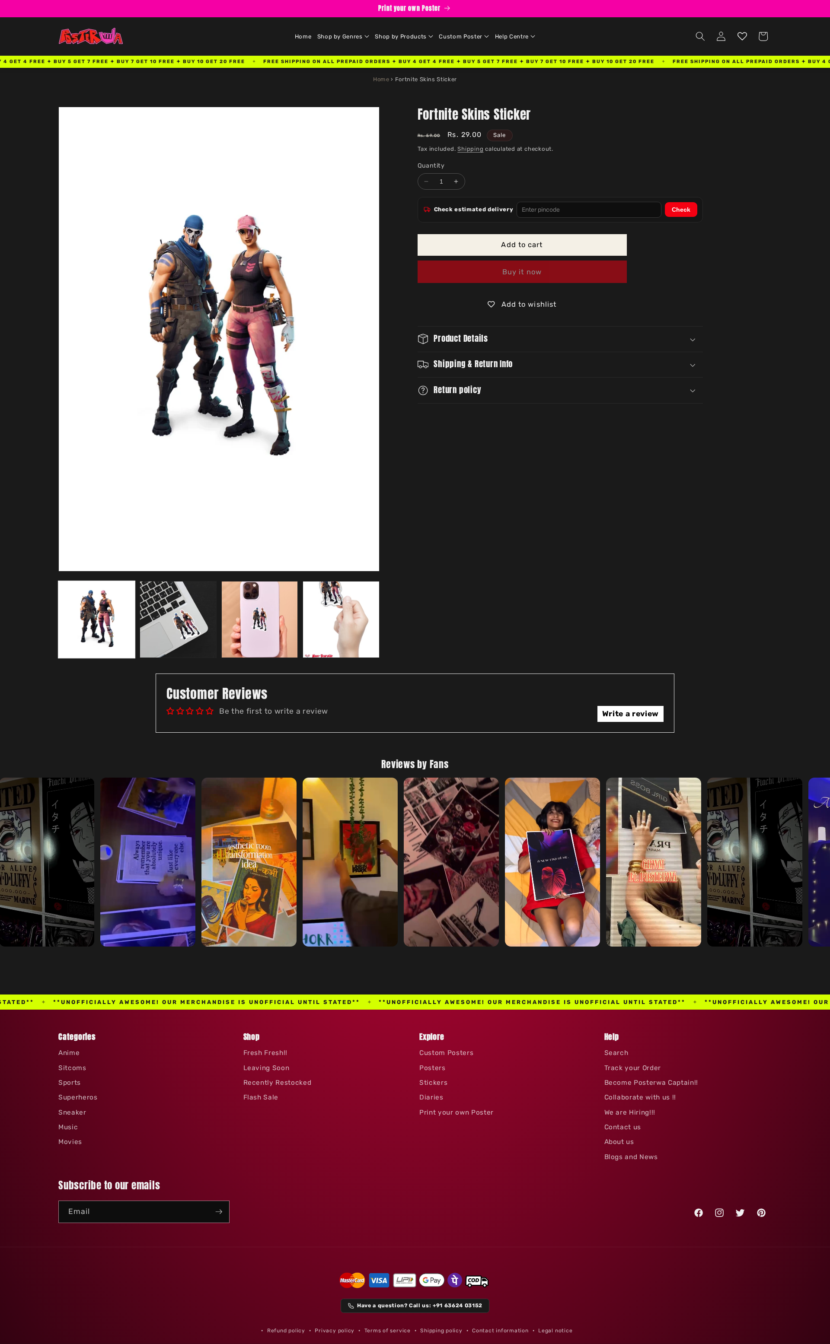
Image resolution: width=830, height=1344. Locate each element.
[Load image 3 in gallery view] (259, 619)
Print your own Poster (456, 1112)
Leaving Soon (266, 1068)
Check (681, 209)
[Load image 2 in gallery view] (178, 619)
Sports (69, 1083)
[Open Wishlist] (742, 36)
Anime (69, 1053)
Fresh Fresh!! (265, 1053)
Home (381, 79)
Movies (70, 1142)
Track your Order (632, 1068)
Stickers (433, 1083)
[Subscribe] (218, 1212)
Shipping (470, 149)
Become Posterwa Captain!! (651, 1083)
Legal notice (555, 1331)
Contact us (623, 1127)
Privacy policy (334, 1331)
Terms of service (387, 1331)
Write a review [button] (630, 713)
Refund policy (286, 1331)
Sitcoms (72, 1068)
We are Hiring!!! (630, 1112)
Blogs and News (631, 1157)
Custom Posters (446, 1053)
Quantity (431, 165)
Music (68, 1127)
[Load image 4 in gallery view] (341, 619)
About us (619, 1142)
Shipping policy (441, 1331)
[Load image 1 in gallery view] (96, 619)
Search (616, 1053)
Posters (432, 1068)
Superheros (78, 1097)
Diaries (431, 1097)
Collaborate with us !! (640, 1097)
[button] (343, 36)
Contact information (500, 1331)
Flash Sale (261, 1097)
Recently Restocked (277, 1083)
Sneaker (72, 1112)
